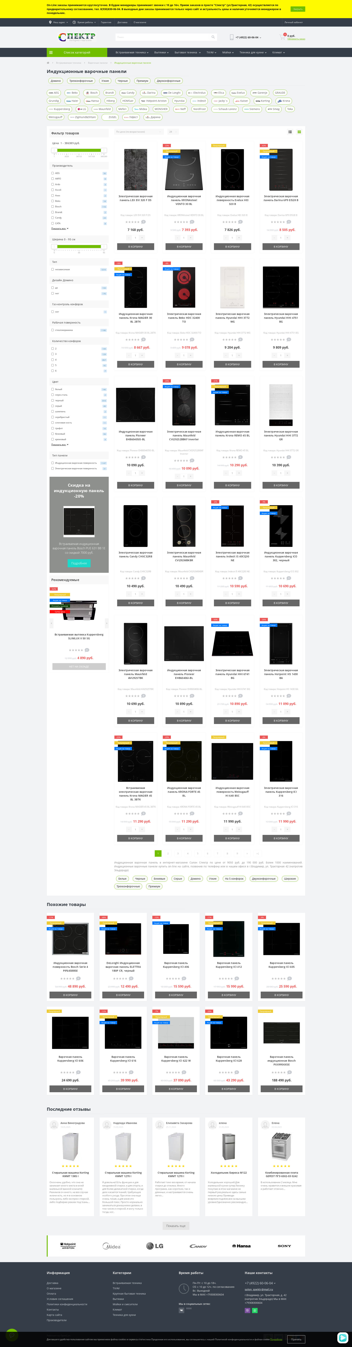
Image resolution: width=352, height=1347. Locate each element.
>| (257, 853)
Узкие (105, 80)
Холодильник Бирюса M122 (229, 1172)
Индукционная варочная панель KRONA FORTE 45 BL (184, 791)
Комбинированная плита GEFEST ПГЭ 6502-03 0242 (281, 1174)
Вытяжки (160, 52)
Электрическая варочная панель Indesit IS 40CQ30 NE (233, 556)
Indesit (201, 100)
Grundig (54, 100)
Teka (290, 109)
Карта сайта (54, 1315)
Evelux (240, 92)
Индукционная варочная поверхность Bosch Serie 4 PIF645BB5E (70, 966)
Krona (286, 100)
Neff (183, 109)
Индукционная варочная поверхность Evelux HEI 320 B (232, 200)
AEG (56, 92)
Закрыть (297, 9)
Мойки (226, 52)
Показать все (58, 228)
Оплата (51, 1293)
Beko (74, 92)
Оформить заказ (296, 38)
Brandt (109, 92)
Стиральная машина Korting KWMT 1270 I (123, 1174)
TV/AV (210, 52)
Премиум (142, 80)
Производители (57, 1320)
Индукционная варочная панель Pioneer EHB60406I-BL (184, 674)
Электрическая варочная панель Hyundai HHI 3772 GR (281, 435)
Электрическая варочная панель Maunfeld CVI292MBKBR (184, 556)
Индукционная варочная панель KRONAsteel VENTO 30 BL (184, 200)
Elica (221, 92)
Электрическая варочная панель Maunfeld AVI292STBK (136, 674)
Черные (123, 80)
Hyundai (179, 100)
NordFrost (199, 109)
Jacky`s (223, 100)
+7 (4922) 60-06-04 (234, 47)
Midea (143, 109)
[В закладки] (104, 589)
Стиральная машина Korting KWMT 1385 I (70, 1174)
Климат (277, 52)
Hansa (94, 100)
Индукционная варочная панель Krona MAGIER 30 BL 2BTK (136, 317)
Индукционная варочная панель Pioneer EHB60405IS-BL (136, 435)
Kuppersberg (61, 109)
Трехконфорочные (81, 80)
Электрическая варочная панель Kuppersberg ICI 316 (281, 791)
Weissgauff (55, 117)
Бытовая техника (186, 52)
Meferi (122, 109)
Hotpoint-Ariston (156, 100)
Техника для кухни (252, 52)
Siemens (254, 109)
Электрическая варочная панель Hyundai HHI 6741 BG (232, 674)
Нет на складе (79, 666)
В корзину (135, 246)
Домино (56, 80)
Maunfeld (104, 109)
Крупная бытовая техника (129, 1293)
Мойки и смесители (125, 1304)
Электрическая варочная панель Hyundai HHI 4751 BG (281, 317)
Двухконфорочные (168, 80)
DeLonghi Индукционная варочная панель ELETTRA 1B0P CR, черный (123, 966)
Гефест (133, 117)
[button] (58, 22)
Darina (150, 92)
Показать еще (176, 1226)
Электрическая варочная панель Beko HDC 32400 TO (184, 317)
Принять (296, 1339)
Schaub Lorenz (227, 109)
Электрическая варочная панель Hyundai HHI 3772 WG (232, 317)
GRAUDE (280, 92)
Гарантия (106, 22)
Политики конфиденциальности (67, 1304)
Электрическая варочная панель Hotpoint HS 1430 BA (281, 674)
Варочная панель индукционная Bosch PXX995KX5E (281, 1060)
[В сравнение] (104, 594)
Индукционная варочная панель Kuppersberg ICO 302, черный (281, 556)
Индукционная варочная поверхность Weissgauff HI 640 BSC (232, 791)
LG (84, 109)
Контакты (53, 1309)
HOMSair (127, 100)
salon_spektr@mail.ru (259, 1289)
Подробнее (79, 563)
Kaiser (244, 100)
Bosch (94, 92)
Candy (130, 92)
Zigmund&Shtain (85, 117)
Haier (74, 100)
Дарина (155, 117)
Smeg (276, 109)
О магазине (140, 22)
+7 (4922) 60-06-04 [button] (259, 1283)
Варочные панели (98, 62)
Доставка (122, 22)
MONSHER (161, 109)
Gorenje (262, 92)
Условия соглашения (60, 1299)
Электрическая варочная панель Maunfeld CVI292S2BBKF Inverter (184, 435)
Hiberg (111, 100)
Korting (265, 100)
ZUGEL (112, 117)
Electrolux (199, 92)
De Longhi (174, 92)
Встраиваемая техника (131, 52)
